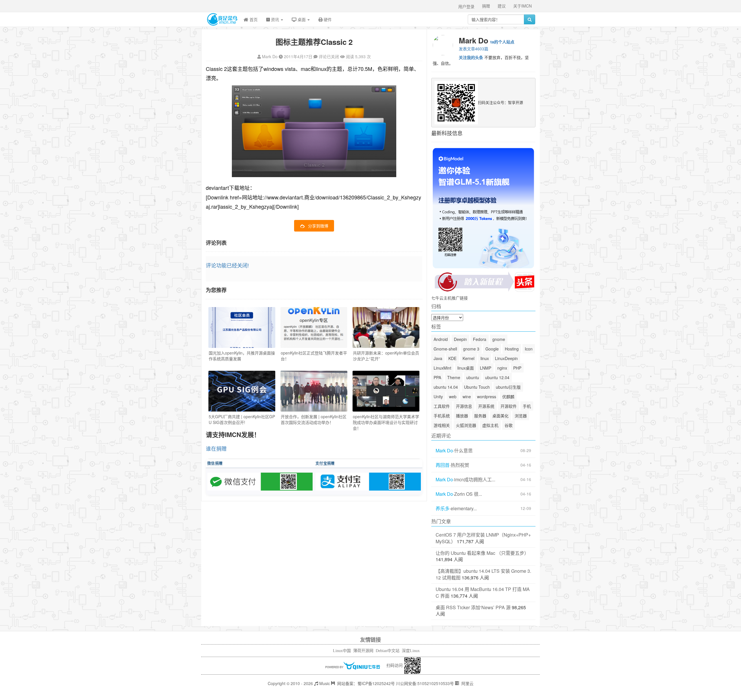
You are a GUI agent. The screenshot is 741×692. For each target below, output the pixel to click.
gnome (498, 339)
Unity (438, 396)
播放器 (462, 415)
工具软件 (442, 406)
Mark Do (270, 56)
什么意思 (463, 450)
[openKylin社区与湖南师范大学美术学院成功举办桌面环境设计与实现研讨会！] (386, 391)
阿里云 (467, 683)
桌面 (301, 19)
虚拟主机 (490, 425)
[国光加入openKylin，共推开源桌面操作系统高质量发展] (241, 327)
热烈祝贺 (460, 465)
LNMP (485, 368)
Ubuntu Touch (477, 387)
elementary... (464, 508)
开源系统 (486, 406)
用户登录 (466, 6)
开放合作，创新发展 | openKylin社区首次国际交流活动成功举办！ (313, 419)
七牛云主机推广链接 (449, 298)
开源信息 (464, 406)
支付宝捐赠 (325, 463)
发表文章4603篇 (473, 49)
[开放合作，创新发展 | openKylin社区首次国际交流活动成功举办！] (314, 391)
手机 (527, 406)
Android (441, 339)
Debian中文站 (387, 651)
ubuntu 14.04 (446, 387)
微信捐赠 (215, 463)
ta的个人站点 (502, 42)
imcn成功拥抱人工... (474, 479)
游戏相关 (442, 425)
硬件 (327, 19)
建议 (502, 6)
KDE (452, 358)
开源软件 (508, 406)
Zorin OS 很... (468, 494)
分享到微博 (318, 226)
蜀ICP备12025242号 (376, 683)
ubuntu (472, 377)
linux (484, 358)
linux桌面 (465, 368)
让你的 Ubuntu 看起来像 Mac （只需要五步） (482, 553)
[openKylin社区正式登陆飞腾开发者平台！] (314, 327)
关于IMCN (522, 6)
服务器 (480, 415)
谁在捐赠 (216, 448)
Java (438, 358)
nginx (502, 368)
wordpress (486, 396)
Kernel (468, 358)
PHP (517, 368)
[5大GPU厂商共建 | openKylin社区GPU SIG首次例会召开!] (241, 391)
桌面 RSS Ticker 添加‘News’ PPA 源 (473, 607)
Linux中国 (342, 651)
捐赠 (486, 6)
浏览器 (521, 415)
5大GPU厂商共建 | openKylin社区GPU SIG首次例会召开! (242, 419)
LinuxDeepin (506, 358)
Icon (529, 349)
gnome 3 (471, 349)
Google (492, 349)
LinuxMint (442, 368)
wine (467, 396)
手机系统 (442, 415)
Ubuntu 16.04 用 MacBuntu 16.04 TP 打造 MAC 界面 (483, 592)
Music (324, 683)
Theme (453, 377)
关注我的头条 (471, 57)
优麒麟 (508, 396)
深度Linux (411, 651)
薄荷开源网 (363, 651)
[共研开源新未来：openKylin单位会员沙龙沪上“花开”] (386, 327)
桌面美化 (500, 415)
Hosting (512, 349)
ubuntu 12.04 (497, 377)
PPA (437, 377)
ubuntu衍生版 (508, 387)
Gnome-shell (445, 349)
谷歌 (509, 425)
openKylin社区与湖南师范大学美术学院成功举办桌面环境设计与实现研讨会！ (386, 422)
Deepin (460, 339)
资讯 (275, 19)
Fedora (479, 339)
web (452, 396)
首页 (253, 19)
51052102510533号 (435, 683)
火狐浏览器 (466, 425)
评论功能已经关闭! (227, 265)
